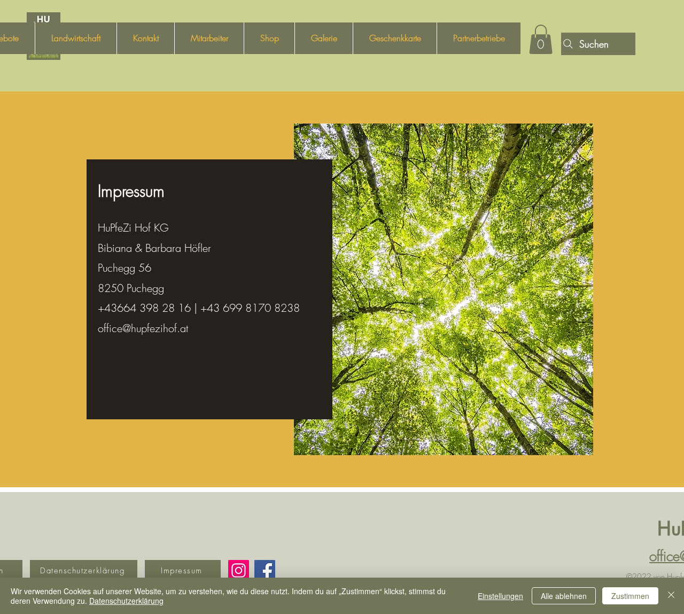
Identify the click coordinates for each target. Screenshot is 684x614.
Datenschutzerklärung (126, 600)
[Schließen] (671, 595)
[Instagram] (238, 570)
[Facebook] (264, 570)
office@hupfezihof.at (143, 328)
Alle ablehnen (564, 595)
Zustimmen (630, 595)
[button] (540, 39)
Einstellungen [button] (500, 595)
